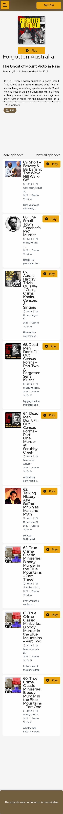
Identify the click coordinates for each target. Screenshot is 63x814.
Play (34, 50)
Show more (14, 104)
